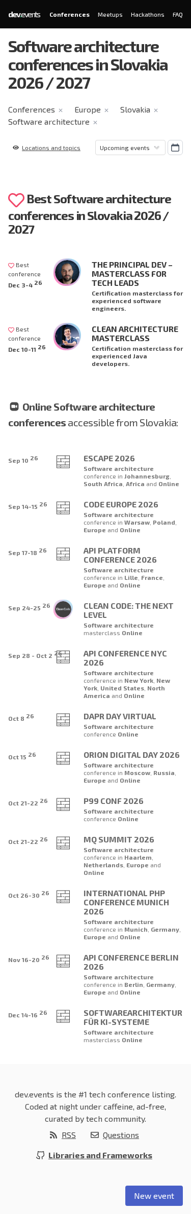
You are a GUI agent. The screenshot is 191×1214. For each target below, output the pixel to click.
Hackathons (148, 14)
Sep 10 (23, 459)
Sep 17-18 (27, 551)
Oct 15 (22, 755)
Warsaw (137, 522)
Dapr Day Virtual (120, 716)
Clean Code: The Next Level (129, 610)
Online (168, 483)
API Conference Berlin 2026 (131, 961)
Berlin (133, 984)
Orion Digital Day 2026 (132, 754)
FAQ (178, 14)
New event (154, 1195)
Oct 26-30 (28, 894)
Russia (164, 772)
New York (138, 680)
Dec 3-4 (25, 283)
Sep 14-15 (27, 505)
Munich (136, 929)
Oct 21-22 (28, 801)
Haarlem (138, 857)
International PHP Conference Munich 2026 (126, 902)
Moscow (137, 772)
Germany (165, 929)
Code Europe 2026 (121, 504)
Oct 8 (21, 717)
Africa (136, 483)
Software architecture (49, 121)
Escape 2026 (109, 458)
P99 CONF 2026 (114, 800)
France (152, 577)
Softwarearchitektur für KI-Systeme (133, 1017)
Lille (131, 577)
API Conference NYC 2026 (125, 657)
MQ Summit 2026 (119, 839)
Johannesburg (147, 476)
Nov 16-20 (28, 958)
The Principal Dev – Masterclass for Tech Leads (132, 273)
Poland (164, 522)
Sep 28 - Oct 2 (35, 654)
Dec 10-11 (27, 348)
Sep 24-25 (29, 606)
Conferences (69, 14)
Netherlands (103, 864)
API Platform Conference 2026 (120, 554)
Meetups (110, 14)
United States (122, 687)
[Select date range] (175, 147)
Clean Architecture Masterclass (135, 333)
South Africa (103, 483)
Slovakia (135, 109)
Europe (87, 109)
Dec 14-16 (27, 1013)
